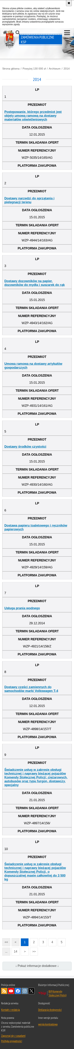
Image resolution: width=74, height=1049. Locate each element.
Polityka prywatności (11, 1041)
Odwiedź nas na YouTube (11, 991)
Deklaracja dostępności (50, 1010)
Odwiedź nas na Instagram (25, 991)
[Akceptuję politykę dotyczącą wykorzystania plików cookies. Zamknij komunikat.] (69, 3)
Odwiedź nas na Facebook (18, 991)
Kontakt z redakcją (10, 1010)
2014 (67, 68)
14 (14, 950)
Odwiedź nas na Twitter (31, 991)
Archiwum (55, 68)
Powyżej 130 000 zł (34, 68)
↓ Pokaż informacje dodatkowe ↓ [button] (37, 965)
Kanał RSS (4, 991)
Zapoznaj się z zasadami (13, 1036)
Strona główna (11, 68)
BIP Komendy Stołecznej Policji (57, 993)
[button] (67, 33)
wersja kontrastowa (47, 1024)
